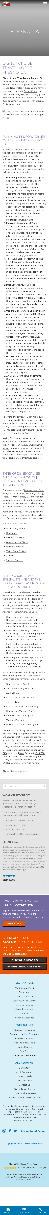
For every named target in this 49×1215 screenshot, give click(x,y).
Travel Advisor (13, 702)
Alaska (30, 220)
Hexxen (30, 1179)
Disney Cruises (10, 747)
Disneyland (11, 533)
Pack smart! (30, 307)
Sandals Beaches (14, 560)
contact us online (19, 756)
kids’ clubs (11, 262)
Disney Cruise (30, 91)
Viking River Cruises (16, 551)
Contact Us (24, 1085)
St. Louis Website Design (17, 1177)
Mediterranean (13, 220)
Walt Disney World (15, 528)
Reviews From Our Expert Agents (22, 834)
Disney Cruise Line (15, 537)
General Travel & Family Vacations (24, 1097)
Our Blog (24, 1051)
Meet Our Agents (24, 1072)
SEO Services (37, 1177)
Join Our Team (24, 1080)
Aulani (9, 555)
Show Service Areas (15, 771)
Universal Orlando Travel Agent (22, 724)
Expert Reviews (24, 1047)
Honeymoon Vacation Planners (21, 711)
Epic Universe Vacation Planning (22, 706)
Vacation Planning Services (19, 688)
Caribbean (23, 216)
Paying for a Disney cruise (15, 438)
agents (42, 730)
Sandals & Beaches (24, 1018)
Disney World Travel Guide (24, 959)
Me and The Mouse (15, 512)
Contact (7, 743)
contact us (16, 101)
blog (21, 753)
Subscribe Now (13, 923)
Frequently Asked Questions (20, 820)
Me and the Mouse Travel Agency (24, 1164)
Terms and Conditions (24, 1055)
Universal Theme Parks (24, 1093)
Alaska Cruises (13, 693)
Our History (24, 1068)
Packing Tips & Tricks (16, 829)
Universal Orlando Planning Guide (24, 966)
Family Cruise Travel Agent (19, 715)
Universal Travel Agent (17, 684)
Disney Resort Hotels (16, 825)
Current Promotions (24, 1030)
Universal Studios (15, 546)
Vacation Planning (15, 720)
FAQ (5, 753)
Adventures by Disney (17, 542)
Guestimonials (24, 1076)
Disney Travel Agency (24, 1089)
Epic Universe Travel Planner (20, 697)
